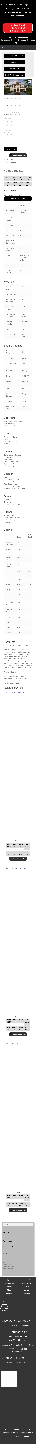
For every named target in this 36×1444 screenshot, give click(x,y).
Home (9, 1280)
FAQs (27, 1287)
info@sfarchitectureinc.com (14, 1363)
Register (6, 1260)
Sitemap (4, 1311)
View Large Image (18, 198)
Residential (27, 1283)
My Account (14, 68)
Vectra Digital (23, 1436)
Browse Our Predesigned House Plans (18, 27)
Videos (9, 1293)
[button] (29, 81)
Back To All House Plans (14, 75)
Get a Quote (10, 149)
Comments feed (8, 1266)
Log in (5, 1262)
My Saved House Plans (14, 56)
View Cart (14, 62)
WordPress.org (8, 1268)
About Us (27, 1280)
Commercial (9, 1283)
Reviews (27, 1290)
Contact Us (27, 1293)
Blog (9, 1290)
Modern (13, 162)
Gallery (9, 1287)
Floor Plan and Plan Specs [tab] (14, 171)
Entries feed (7, 1264)
